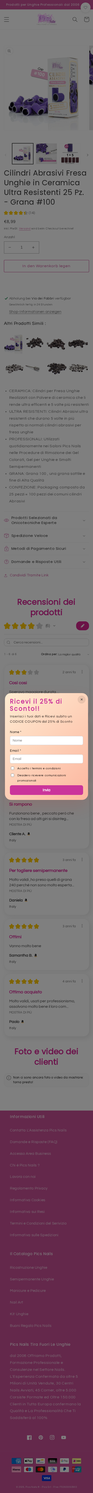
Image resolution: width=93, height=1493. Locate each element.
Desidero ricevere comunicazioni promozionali (41, 778)
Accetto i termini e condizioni (39, 768)
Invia (46, 790)
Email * (15, 750)
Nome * (16, 732)
